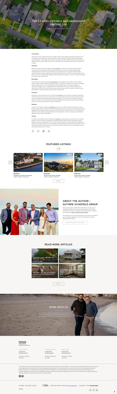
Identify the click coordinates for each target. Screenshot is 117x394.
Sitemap (21, 388)
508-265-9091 (65, 351)
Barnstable (55, 81)
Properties (21, 385)
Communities (28, 385)
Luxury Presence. (72, 385)
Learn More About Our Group (75, 222)
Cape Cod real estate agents (79, 212)
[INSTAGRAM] (90, 390)
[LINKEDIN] (97, 390)
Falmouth (60, 95)
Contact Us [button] (58, 322)
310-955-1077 (22, 351)
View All (58, 181)
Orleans (58, 119)
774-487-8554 (48, 351)
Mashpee (52, 107)
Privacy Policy (94, 385)
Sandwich (57, 68)
